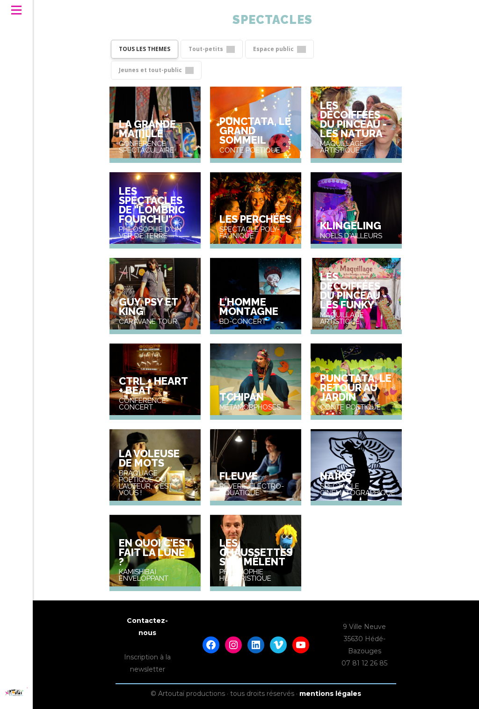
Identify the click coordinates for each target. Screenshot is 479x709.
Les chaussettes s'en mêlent (255, 552)
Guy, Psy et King (148, 306)
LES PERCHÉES (255, 219)
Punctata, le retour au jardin (356, 387)
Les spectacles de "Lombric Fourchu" (152, 205)
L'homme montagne (248, 306)
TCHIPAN (241, 397)
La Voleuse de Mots (149, 458)
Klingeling (350, 225)
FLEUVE (238, 476)
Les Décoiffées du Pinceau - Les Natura (353, 119)
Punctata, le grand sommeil (255, 131)
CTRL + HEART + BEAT (153, 385)
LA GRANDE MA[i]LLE (147, 128)
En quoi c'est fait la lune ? (155, 552)
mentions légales (330, 693)
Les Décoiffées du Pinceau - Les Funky (353, 290)
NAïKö (336, 476)
